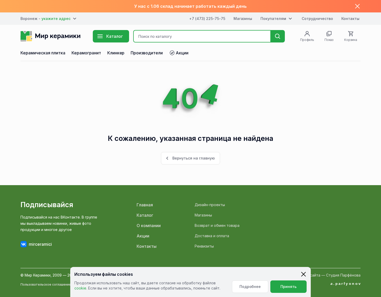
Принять (288, 286)
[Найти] (277, 36)
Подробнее (250, 286)
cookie (80, 288)
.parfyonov (346, 283)
